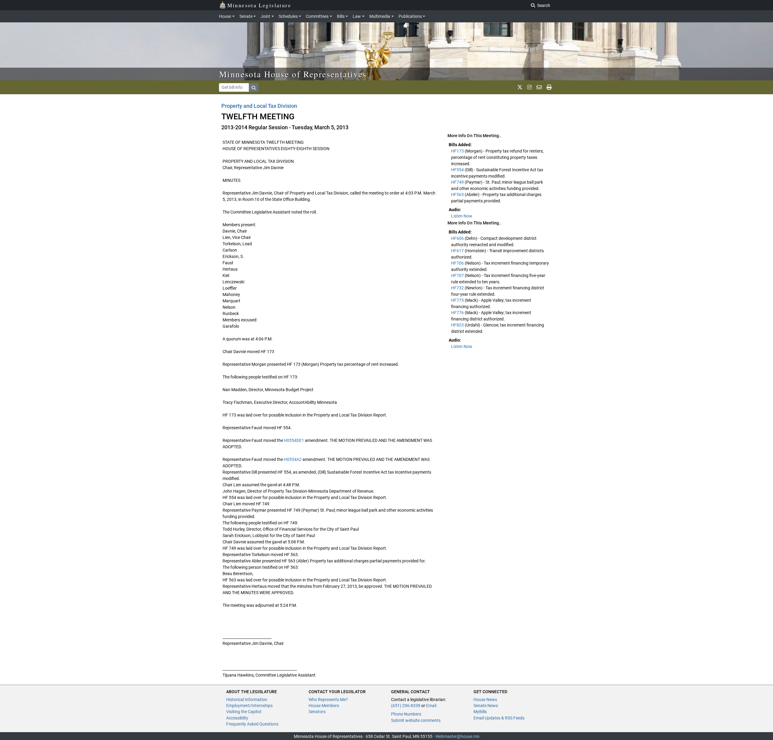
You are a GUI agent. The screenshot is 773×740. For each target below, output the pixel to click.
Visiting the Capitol (243, 711)
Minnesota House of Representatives (293, 74)
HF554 (458, 169)
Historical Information (246, 699)
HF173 (458, 151)
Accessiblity (237, 718)
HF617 (458, 250)
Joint (265, 16)
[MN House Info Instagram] (529, 87)
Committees (317, 16)
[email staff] (539, 87)
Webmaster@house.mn (457, 736)
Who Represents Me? (328, 699)
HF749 (458, 182)
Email (431, 705)
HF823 (458, 325)
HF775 (458, 300)
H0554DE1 (294, 440)
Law (357, 16)
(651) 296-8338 (405, 705)
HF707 (458, 275)
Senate (245, 16)
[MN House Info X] (520, 87)
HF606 (458, 238)
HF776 (458, 312)
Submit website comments (416, 720)
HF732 (458, 287)
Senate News (485, 705)
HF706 (458, 263)
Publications (410, 16)
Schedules (288, 16)
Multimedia (379, 16)
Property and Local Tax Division (259, 106)
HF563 (458, 194)
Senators (317, 711)
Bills (341, 16)
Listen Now (461, 216)
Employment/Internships (249, 705)
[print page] (549, 87)
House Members (324, 705)
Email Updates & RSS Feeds (498, 718)
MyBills (480, 711)
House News (485, 699)
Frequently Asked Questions (252, 724)
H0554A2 (293, 459)
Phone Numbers (406, 714)
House (225, 16)
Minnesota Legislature (259, 5)
